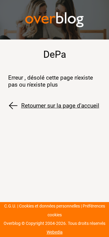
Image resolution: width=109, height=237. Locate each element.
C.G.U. (10, 206)
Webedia (55, 232)
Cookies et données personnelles (49, 206)
